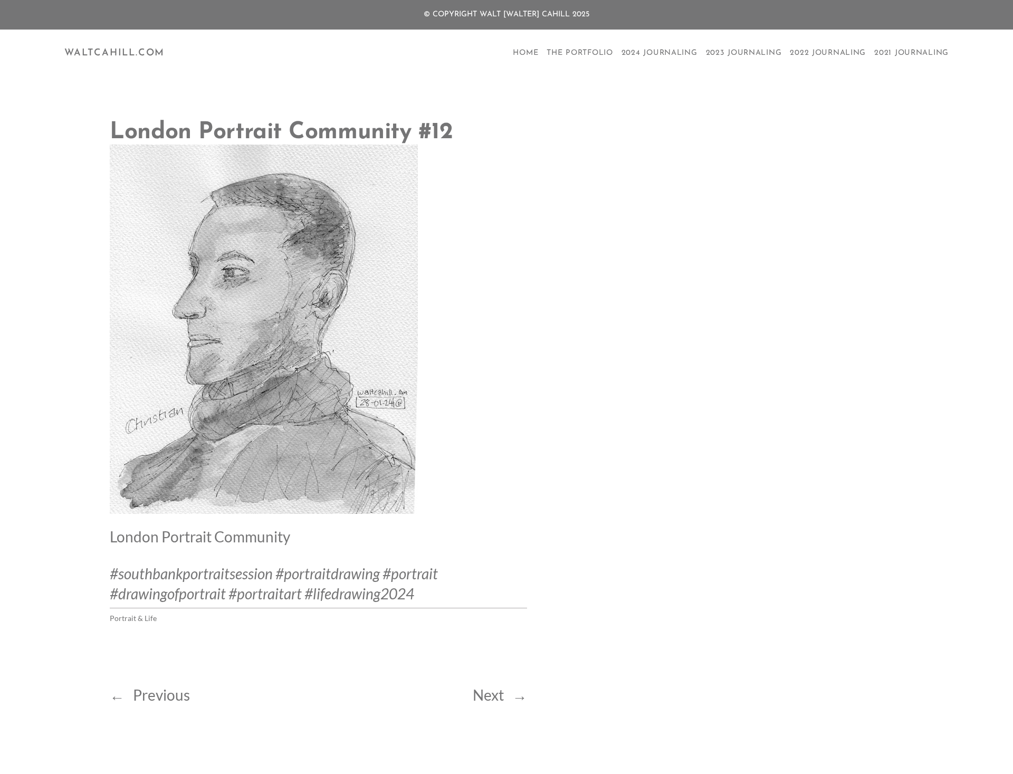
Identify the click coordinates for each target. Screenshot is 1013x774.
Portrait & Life (133, 618)
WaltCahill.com (114, 53)
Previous (161, 695)
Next (488, 695)
